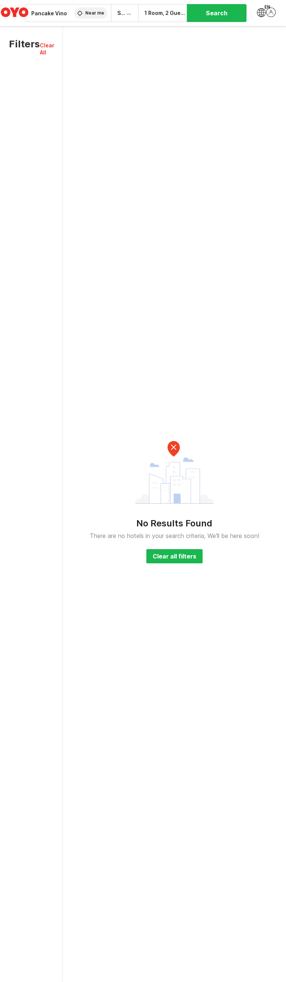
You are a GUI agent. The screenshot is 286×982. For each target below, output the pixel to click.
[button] (47, 49)
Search (217, 13)
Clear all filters (174, 556)
